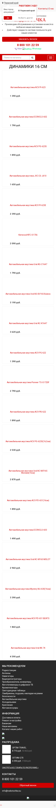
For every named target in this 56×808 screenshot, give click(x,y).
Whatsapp (36, 48)
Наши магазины (9, 726)
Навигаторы (8, 676)
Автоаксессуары (10, 708)
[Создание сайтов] (28, 798)
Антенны (6, 673)
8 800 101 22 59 (28, 45)
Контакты (42, 9)
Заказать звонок (28, 39)
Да (8, 18)
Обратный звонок (28, 785)
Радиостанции (9, 670)
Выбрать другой (25, 18)
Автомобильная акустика (14, 699)
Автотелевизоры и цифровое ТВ (17, 685)
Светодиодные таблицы (13, 690)
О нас (51, 9)
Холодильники (9, 702)
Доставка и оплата (11, 717)
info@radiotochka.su (11, 791)
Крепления (7, 705)
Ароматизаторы (10, 687)
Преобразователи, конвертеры (16, 682)
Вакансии (6, 723)
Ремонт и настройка (11, 720)
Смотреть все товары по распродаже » (20, 768)
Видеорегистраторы (12, 679)
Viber (19, 48)
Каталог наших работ (12, 729)
